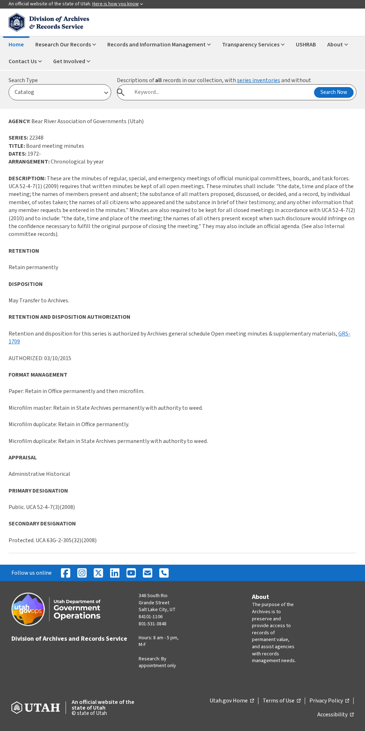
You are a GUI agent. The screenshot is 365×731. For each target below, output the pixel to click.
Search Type (23, 80)
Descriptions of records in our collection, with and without (214, 80)
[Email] (147, 573)
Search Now (333, 92)
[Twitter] (98, 573)
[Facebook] (65, 573)
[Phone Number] (164, 573)
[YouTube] (131, 573)
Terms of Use (281, 701)
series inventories (258, 80)
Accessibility (335, 715)
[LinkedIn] (115, 573)
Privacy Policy (329, 701)
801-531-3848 (152, 623)
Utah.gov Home (232, 701)
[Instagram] (82, 573)
